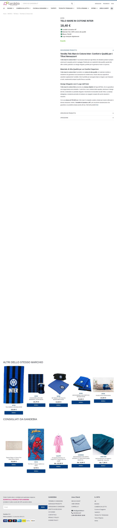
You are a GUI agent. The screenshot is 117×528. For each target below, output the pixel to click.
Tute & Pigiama (99, 518)
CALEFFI (58, 456)
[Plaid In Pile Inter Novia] (103, 378)
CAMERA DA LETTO (101, 506)
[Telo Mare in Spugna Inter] (13, 367)
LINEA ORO (103, 456)
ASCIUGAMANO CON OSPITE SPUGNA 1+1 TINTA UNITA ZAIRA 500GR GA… (81, 458)
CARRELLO (74, 506)
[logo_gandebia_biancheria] (11, 4)
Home (4, 13)
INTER (62, 18)
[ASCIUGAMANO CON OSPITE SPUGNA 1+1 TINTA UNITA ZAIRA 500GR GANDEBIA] (80, 435)
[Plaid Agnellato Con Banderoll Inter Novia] (36, 374)
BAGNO (10, 13)
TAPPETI (97, 512)
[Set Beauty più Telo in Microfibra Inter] (58, 374)
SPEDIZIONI (98, 3)
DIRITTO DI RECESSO (55, 509)
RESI (112, 3)
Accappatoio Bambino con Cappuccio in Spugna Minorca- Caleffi (58, 459)
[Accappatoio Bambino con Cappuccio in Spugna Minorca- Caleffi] (58, 434)
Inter (97, 105)
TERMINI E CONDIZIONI (55, 501)
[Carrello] (112, 8)
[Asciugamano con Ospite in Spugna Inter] (80, 377)
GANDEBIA (81, 455)
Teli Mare (16, 13)
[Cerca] (72, 3)
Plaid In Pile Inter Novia (103, 395)
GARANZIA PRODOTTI (55, 504)
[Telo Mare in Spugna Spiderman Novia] (36, 430)
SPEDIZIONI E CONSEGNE (56, 506)
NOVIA (36, 462)
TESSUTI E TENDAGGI (101, 515)
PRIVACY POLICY (53, 517)
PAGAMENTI (106, 3)
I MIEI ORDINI (75, 504)
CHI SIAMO (51, 512)
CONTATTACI (52, 515)
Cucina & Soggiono (100, 509)
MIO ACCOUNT (75, 501)
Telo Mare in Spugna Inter (14, 407)
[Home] (4, 8)
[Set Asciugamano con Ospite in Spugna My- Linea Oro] (103, 435)
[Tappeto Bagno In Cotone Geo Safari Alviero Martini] (13, 436)
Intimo (96, 520)
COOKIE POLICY (53, 520)
